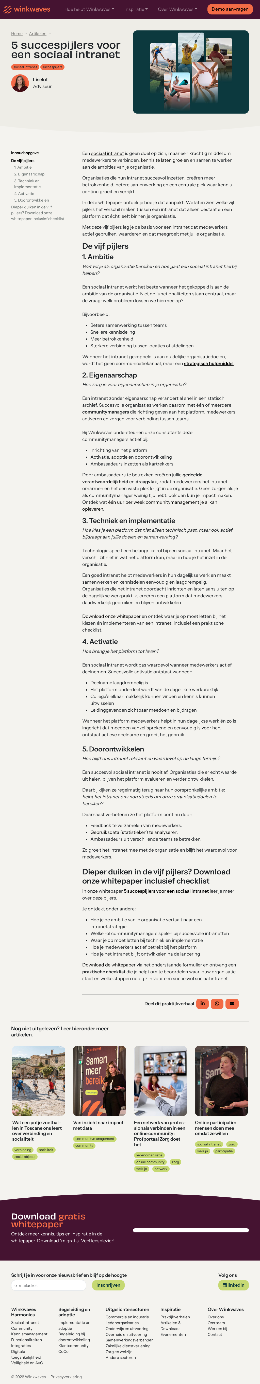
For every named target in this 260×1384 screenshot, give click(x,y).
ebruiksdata (107, 832)
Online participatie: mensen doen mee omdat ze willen (215, 1128)
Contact (215, 1334)
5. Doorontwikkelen (31, 200)
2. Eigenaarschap (29, 174)
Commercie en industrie (127, 1317)
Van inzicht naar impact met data (98, 1125)
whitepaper (128, 616)
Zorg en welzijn (119, 1351)
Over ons (216, 1317)
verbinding (22, 1150)
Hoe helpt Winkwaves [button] (87, 9)
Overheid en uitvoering (126, 1334)
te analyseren (163, 832)
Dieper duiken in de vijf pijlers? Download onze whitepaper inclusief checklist (37, 213)
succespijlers (52, 67)
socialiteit (46, 1150)
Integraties (21, 1345)
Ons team (217, 1322)
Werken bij (217, 1328)
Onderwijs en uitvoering (127, 1328)
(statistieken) (134, 832)
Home (17, 33)
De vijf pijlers (23, 160)
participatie (224, 1151)
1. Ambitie (23, 167)
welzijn (141, 1169)
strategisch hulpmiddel (209, 363)
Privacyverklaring (66, 1376)
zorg (175, 1162)
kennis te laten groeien (165, 160)
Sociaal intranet (25, 1322)
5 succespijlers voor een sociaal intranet (166, 891)
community (84, 1145)
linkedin (236, 1285)
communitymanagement (94, 1139)
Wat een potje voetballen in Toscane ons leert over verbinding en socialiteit (37, 1131)
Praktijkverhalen (175, 1317)
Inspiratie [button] (134, 9)
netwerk (160, 1169)
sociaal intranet (25, 67)
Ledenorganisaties (122, 1322)
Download (93, 616)
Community (21, 1328)
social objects (24, 1157)
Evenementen (173, 1334)
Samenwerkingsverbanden (130, 1340)
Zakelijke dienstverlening (128, 1345)
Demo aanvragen (230, 9)
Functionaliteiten (26, 1339)
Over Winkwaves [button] (175, 9)
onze (110, 616)
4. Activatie (24, 193)
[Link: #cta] (104, 616)
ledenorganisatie (149, 1155)
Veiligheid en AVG (27, 1362)
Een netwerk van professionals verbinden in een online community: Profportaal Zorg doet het (160, 1133)
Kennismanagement (29, 1334)
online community (150, 1162)
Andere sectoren (121, 1357)
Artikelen (37, 33)
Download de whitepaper (109, 965)
